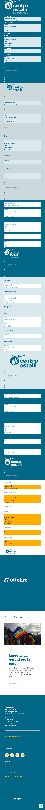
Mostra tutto (36, 617)
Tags (15, 617)
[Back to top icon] (39, 805)
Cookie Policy (9, 782)
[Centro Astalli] (16, 14)
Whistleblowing (10, 772)
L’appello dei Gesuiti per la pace (19, 659)
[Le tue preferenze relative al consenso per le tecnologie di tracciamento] (41, 806)
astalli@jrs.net (14, 724)
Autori (24, 617)
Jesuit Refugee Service (12, 736)
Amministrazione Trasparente (14, 776)
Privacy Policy (9, 767)
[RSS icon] (22, 802)
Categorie (8, 617)
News (12, 650)
